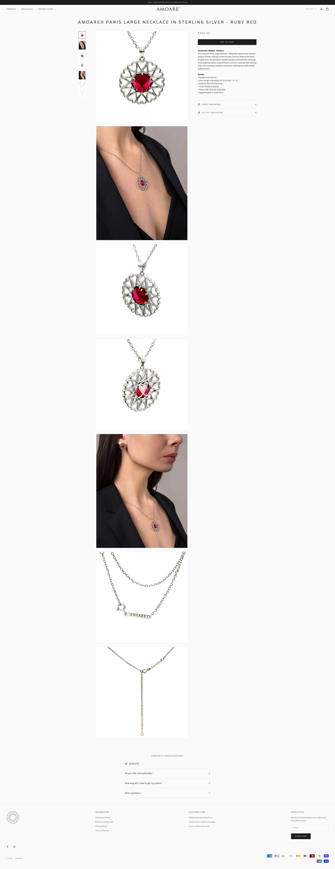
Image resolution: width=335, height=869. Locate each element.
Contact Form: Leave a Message (202, 821)
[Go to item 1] (82, 35)
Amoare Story (46, 9)
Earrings (11, 9)
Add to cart (227, 42)
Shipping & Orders (102, 817)
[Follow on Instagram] (14, 846)
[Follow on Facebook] (7, 846)
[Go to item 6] (82, 85)
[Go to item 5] (82, 75)
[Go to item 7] (82, 95)
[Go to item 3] (82, 55)
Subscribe (301, 836)
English (309, 9)
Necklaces (27, 9)
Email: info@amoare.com (199, 826)
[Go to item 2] (82, 45)
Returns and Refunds (104, 821)
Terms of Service (102, 830)
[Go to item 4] (82, 65)
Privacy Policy (101, 826)
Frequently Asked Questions (200, 817)
